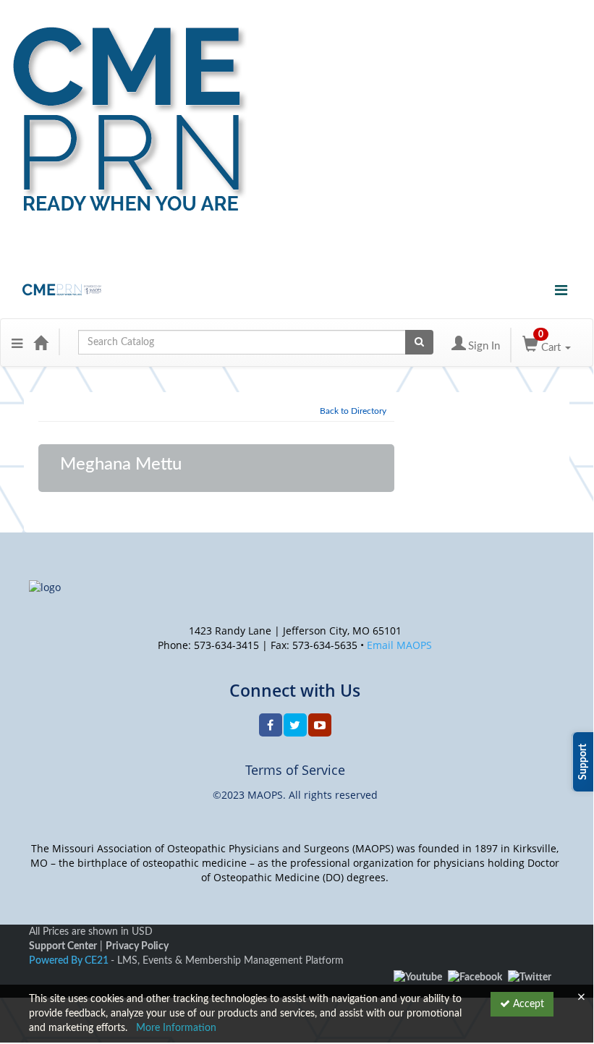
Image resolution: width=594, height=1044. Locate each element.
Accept (527, 1004)
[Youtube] (418, 977)
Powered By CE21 (70, 961)
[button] (17, 342)
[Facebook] (475, 977)
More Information (176, 1028)
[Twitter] (529, 977)
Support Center (63, 946)
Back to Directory (353, 411)
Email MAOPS (399, 645)
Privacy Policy (137, 946)
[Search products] (419, 342)
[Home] (40, 342)
